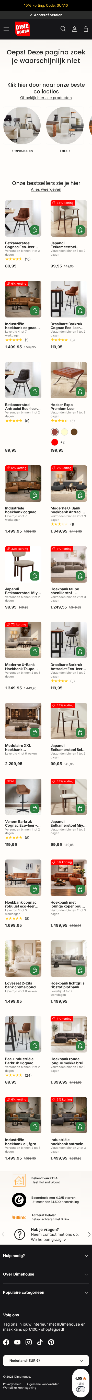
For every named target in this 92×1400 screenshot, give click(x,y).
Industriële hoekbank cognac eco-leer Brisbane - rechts (22, 330)
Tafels (65, 150)
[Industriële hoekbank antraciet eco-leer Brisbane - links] (69, 1115)
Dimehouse (22, 1376)
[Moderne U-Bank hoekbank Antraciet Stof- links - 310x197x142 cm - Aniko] (69, 483)
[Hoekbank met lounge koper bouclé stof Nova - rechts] (69, 878)
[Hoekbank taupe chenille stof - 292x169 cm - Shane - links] (69, 564)
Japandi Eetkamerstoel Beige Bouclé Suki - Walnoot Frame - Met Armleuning (68, 753)
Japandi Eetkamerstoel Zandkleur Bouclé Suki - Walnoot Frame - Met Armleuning (66, 253)
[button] (85, 29)
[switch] (80, 1389)
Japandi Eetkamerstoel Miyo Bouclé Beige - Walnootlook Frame (68, 827)
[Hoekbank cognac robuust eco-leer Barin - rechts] (23, 878)
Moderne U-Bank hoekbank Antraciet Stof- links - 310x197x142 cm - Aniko (68, 516)
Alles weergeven (46, 189)
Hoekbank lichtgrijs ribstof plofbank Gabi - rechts (68, 987)
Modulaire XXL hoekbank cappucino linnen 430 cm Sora (20, 751)
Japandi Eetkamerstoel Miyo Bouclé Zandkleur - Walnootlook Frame (22, 595)
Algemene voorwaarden (43, 1384)
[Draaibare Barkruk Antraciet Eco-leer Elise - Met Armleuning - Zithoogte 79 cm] (69, 640)
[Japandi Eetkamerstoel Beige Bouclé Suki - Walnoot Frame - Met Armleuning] (69, 721)
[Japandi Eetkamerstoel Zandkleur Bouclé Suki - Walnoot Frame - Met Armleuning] (69, 218)
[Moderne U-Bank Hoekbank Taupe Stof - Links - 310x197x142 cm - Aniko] (23, 640)
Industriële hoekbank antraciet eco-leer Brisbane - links (67, 1145)
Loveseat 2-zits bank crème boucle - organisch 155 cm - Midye (23, 989)
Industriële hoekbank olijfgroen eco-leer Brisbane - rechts (23, 1145)
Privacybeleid (12, 1384)
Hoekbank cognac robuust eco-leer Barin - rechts (21, 906)
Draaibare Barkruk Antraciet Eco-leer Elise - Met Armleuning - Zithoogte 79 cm (67, 672)
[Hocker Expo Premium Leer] (69, 380)
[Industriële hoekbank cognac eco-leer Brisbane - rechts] (23, 299)
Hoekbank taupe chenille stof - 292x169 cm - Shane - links (69, 595)
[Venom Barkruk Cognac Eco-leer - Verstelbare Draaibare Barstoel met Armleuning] (23, 797)
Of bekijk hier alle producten (46, 97)
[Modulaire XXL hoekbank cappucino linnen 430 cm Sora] (23, 721)
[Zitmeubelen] (22, 125)
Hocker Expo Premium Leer (63, 406)
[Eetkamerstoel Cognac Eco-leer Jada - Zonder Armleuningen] (23, 218)
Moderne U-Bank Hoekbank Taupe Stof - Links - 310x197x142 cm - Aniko (21, 672)
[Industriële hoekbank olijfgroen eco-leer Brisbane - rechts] (23, 1115)
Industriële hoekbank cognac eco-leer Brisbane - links (22, 514)
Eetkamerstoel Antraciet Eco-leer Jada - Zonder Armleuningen (21, 410)
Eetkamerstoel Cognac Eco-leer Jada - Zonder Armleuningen (19, 249)
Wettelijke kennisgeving (19, 1387)
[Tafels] (65, 125)
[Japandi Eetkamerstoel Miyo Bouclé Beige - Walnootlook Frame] (69, 797)
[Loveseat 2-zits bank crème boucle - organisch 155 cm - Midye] (23, 958)
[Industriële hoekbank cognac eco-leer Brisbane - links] (23, 483)
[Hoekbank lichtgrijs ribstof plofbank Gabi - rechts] (69, 958)
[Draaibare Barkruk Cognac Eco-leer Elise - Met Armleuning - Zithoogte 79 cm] (69, 299)
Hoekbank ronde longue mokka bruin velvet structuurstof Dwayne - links (68, 1065)
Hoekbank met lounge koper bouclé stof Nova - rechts (69, 906)
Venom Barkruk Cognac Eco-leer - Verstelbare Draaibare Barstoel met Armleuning (21, 829)
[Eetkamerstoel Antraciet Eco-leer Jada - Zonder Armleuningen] (23, 380)
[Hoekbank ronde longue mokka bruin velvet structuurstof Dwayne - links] (69, 1034)
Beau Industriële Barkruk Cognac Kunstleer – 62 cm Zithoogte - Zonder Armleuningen (21, 1067)
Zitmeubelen (22, 150)
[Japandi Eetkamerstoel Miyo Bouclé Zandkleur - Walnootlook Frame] (23, 564)
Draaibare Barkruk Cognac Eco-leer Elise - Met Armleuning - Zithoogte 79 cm (66, 332)
